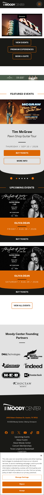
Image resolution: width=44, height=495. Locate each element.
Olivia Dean (22, 222)
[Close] (41, 455)
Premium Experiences (22, 49)
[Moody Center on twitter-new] (19, 433)
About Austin (22, 440)
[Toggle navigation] (39, 4)
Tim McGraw (22, 132)
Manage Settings (22, 477)
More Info (22, 161)
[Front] (22, 407)
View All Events (22, 305)
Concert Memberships (22, 446)
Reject (22, 484)
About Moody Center (22, 443)
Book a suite (22, 56)
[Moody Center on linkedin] (38, 433)
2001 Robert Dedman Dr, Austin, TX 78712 (22, 418)
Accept (22, 491)
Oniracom (33, 422)
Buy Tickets (22, 153)
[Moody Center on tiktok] (31, 433)
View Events (22, 42)
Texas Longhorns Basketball (22, 449)
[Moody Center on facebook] (6, 433)
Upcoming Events (22, 437)
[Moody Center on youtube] (25, 433)
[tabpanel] (22, 136)
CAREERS (22, 452)
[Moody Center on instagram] (12, 433)
